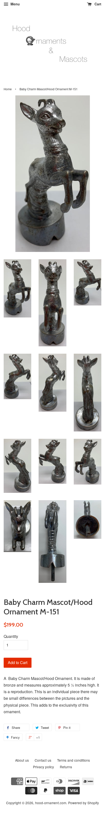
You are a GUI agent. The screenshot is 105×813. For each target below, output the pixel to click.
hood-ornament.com (50, 802)
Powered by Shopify (83, 802)
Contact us (43, 760)
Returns (66, 766)
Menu (15, 3)
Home (8, 89)
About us (22, 760)
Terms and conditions (73, 760)
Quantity (11, 636)
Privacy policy (43, 766)
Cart (97, 3)
